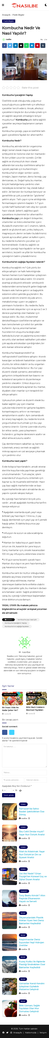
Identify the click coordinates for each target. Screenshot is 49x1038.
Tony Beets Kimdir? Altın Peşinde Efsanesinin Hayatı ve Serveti (32, 898)
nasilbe (8, 39)
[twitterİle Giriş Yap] (12, 735)
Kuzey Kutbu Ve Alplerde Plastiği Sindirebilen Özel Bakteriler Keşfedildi (32, 964)
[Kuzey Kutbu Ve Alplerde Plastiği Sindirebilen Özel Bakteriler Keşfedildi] (9, 964)
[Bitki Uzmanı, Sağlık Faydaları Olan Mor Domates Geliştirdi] (9, 1008)
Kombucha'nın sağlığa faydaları (17, 626)
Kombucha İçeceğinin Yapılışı (16, 623)
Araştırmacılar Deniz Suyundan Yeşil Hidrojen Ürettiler (31, 942)
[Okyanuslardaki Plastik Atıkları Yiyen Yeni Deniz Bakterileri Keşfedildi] (9, 920)
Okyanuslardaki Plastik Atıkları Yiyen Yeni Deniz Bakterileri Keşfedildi (31, 920)
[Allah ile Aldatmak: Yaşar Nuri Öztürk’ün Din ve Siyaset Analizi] (9, 854)
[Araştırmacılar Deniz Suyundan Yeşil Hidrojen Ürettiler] (9, 942)
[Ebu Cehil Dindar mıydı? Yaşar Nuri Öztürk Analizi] (9, 833)
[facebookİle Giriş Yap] (5, 735)
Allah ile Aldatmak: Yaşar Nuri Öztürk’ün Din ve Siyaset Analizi (32, 854)
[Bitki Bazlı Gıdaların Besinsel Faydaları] (36, 698)
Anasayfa (6, 15)
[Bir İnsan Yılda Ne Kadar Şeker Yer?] (12, 698)
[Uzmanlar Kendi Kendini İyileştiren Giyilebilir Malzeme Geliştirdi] (9, 986)
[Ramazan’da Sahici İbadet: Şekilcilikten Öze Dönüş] (9, 811)
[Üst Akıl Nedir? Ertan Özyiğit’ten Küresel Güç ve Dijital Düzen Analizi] (9, 876)
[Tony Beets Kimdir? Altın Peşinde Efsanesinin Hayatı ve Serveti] (9, 898)
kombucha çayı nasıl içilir (27, 620)
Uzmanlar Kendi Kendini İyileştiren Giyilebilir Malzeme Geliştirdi (31, 986)
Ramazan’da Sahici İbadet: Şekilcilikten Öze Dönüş (31, 811)
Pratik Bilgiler (18, 15)
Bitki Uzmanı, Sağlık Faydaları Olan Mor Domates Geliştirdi (29, 1008)
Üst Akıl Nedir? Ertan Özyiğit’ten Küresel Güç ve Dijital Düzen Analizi (33, 876)
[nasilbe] (3, 39)
